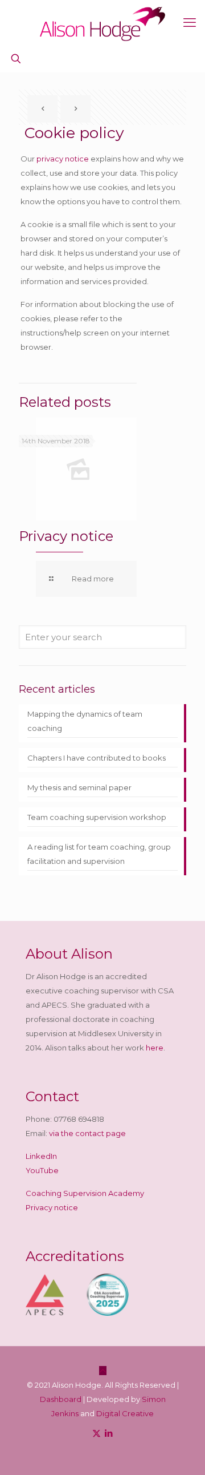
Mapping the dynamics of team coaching (84, 721)
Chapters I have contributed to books (96, 757)
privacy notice (62, 158)
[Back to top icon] (102, 1370)
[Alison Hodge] (102, 23)
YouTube (42, 1170)
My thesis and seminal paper (79, 787)
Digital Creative (125, 1413)
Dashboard (60, 1399)
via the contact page (87, 1133)
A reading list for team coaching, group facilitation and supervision (99, 854)
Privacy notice (66, 536)
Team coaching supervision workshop (96, 817)
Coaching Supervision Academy (85, 1193)
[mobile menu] (189, 23)
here (154, 1047)
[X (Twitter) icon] (96, 1433)
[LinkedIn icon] (108, 1433)
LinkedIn (41, 1156)
